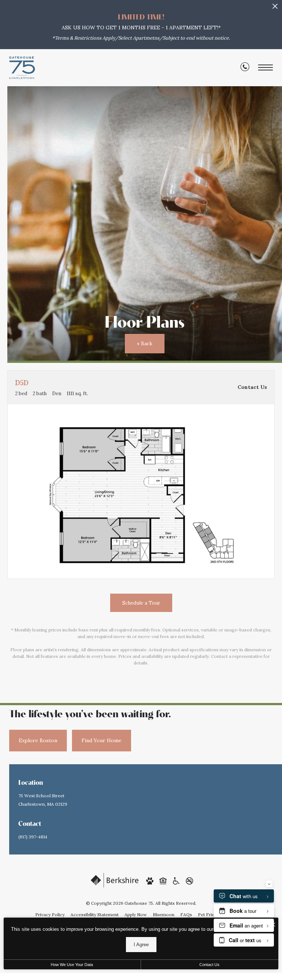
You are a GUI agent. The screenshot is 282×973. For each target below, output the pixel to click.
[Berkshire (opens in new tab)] (114, 880)
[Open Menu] (265, 68)
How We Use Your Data (72, 964)
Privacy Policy (50, 914)
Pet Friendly (210, 914)
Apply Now (135, 914)
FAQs (186, 914)
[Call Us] (245, 68)
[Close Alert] (275, 8)
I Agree (141, 944)
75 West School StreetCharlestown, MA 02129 (42, 800)
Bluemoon (163, 914)
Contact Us (209, 964)
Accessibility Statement (94, 914)
